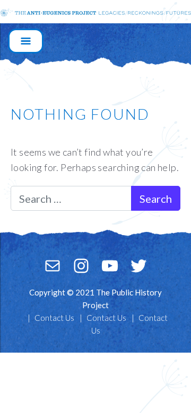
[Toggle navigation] (26, 41)
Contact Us (54, 317)
